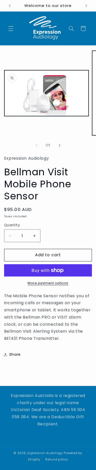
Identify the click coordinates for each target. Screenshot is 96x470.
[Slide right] (59, 145)
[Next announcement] (86, 5)
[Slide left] (36, 145)
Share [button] (15, 354)
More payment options (48, 283)
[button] (11, 28)
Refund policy (56, 459)
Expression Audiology (45, 453)
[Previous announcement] (9, 5)
